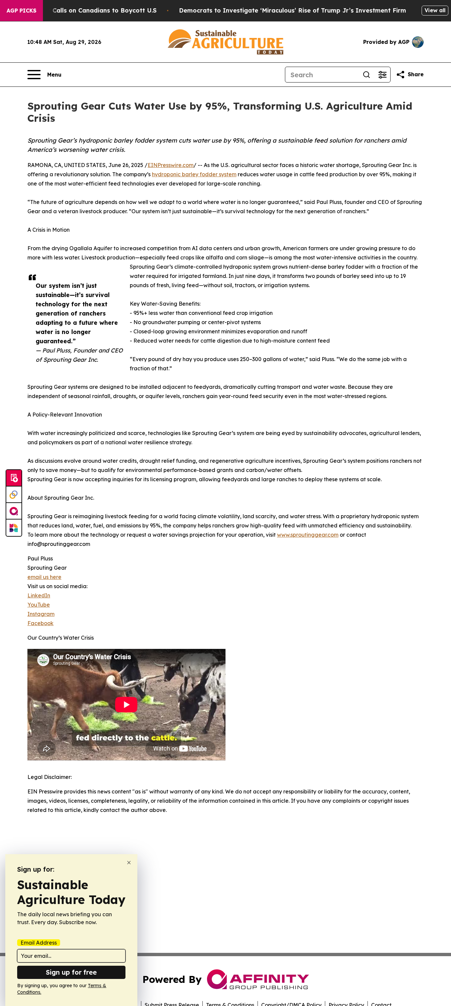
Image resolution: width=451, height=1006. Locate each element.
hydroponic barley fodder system (194, 174)
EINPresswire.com (170, 165)
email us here (44, 577)
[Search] (366, 74)
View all (435, 10)
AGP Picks (21, 10)
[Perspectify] (13, 494)
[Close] (129, 862)
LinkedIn (38, 595)
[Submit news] (13, 478)
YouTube (38, 604)
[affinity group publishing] (13, 511)
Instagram (40, 614)
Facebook (40, 623)
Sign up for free (71, 972)
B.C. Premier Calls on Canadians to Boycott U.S (85, 10)
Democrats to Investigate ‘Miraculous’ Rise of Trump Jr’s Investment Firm (292, 10)
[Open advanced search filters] (382, 74)
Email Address (38, 942)
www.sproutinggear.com (307, 534)
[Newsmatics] (13, 528)
